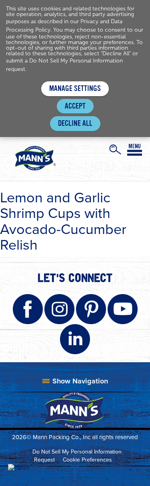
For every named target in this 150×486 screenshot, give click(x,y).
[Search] (115, 149)
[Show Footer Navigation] (75, 381)
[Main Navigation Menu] (134, 150)
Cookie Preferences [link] (87, 460)
